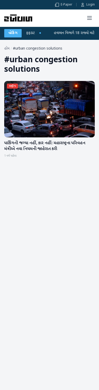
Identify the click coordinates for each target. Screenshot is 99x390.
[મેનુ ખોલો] (89, 18)
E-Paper (66, 5)
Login (90, 5)
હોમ (7, 48)
